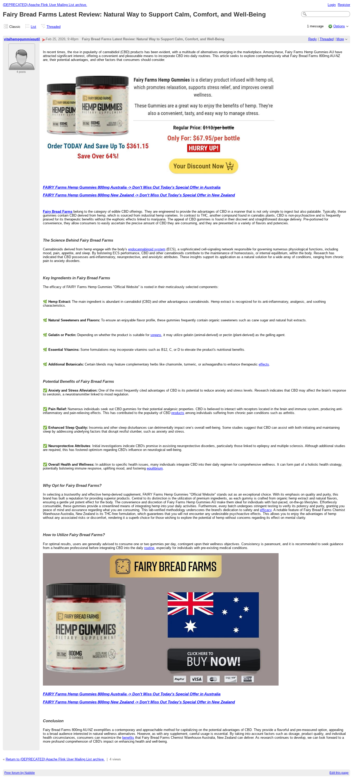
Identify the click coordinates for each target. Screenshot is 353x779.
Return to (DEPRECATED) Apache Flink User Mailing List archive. (55, 759)
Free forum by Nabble (19, 773)
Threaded (53, 27)
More (340, 39)
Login (332, 5)
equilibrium (155, 468)
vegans (155, 335)
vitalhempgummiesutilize (24, 39)
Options (339, 26)
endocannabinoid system (146, 249)
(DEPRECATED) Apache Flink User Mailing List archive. (45, 5)
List (33, 27)
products (177, 413)
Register (344, 5)
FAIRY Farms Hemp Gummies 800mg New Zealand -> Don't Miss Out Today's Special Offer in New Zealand (139, 195)
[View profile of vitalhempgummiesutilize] (21, 67)
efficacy (266, 510)
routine (149, 548)
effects (264, 364)
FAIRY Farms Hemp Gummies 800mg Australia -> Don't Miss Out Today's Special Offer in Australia (131, 187)
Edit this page (339, 773)
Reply (312, 39)
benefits (128, 738)
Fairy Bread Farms (57, 211)
